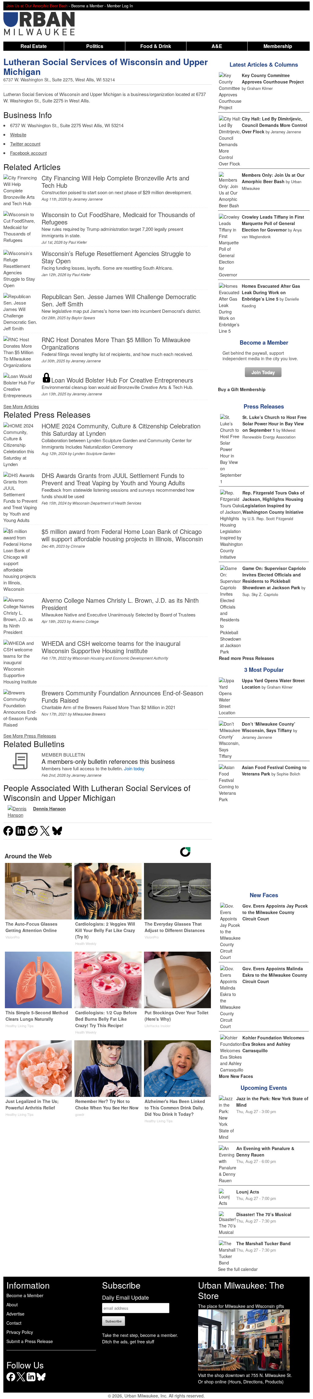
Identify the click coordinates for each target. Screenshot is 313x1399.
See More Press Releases (29, 735)
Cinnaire (78, 546)
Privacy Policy (19, 1332)
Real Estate (33, 46)
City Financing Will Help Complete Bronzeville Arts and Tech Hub (115, 181)
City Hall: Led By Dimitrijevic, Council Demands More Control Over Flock (274, 125)
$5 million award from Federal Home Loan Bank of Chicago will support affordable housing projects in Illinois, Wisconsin (122, 535)
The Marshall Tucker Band (263, 1243)
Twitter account (25, 143)
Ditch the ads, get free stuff (128, 1341)
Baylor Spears (83, 317)
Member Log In (120, 6)
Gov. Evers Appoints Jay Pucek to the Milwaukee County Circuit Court (275, 912)
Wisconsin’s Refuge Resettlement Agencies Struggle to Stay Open (116, 257)
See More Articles (21, 406)
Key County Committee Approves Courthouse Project (273, 78)
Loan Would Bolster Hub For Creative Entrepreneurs (122, 380)
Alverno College (85, 621)
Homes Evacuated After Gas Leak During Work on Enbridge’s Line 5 (271, 292)
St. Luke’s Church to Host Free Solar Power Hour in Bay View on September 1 (274, 423)
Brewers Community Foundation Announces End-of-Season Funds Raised (122, 696)
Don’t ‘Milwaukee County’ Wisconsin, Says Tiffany (268, 727)
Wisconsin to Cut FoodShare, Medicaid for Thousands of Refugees (118, 218)
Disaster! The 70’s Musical (263, 1214)
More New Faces (236, 1076)
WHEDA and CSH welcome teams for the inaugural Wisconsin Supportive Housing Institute (111, 647)
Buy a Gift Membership (242, 389)
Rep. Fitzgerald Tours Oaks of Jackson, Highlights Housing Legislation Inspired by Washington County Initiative (273, 502)
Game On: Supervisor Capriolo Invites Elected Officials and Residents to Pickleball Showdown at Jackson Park (274, 577)
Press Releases (264, 406)
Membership (277, 46)
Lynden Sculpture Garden (94, 453)
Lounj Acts (247, 1192)
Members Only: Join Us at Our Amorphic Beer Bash (273, 178)
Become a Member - (89, 6)
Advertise (15, 1314)
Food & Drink (155, 46)
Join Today (263, 372)
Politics (94, 46)
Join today (134, 768)
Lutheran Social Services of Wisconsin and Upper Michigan (105, 66)
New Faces (264, 895)
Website (18, 134)
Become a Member (264, 342)
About (12, 1304)
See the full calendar (238, 1269)
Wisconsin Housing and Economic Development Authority (120, 658)
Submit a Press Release (29, 1341)
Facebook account (28, 153)
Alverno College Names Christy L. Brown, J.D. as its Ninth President (120, 604)
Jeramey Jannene (88, 199)
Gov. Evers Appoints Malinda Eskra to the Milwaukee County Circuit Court (274, 974)
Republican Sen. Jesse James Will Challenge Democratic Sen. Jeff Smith (119, 300)
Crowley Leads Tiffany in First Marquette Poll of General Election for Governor (273, 223)
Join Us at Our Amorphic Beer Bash (37, 6)
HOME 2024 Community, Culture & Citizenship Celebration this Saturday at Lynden (121, 429)
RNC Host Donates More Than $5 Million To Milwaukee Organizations (116, 343)
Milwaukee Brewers (89, 713)
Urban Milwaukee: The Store (241, 1290)
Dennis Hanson (49, 808)
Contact (13, 1323)
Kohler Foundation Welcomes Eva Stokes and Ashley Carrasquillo (273, 1043)
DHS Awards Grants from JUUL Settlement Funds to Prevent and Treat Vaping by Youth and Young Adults (113, 479)
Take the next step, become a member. (140, 1335)
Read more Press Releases (246, 658)
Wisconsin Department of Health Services (106, 502)
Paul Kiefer (77, 242)
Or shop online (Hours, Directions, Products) (241, 1382)
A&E (217, 46)
